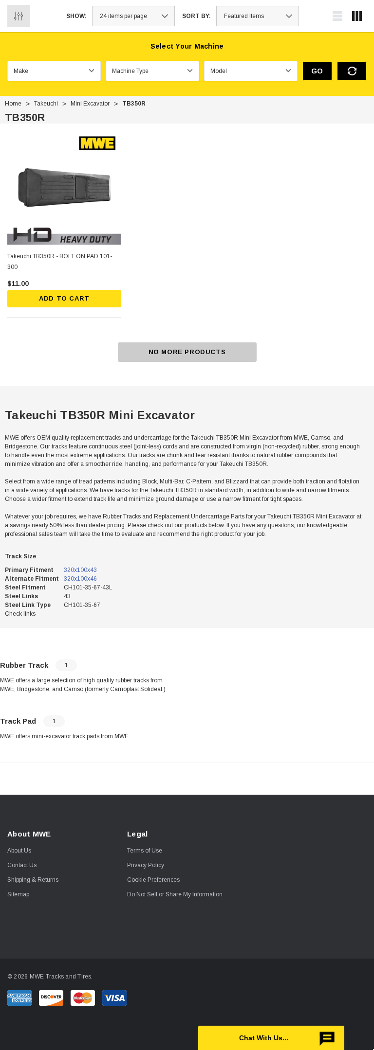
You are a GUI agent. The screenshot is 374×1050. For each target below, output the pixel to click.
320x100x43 (80, 570)
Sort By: (196, 16)
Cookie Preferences (153, 879)
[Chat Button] (271, 1038)
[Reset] (352, 71)
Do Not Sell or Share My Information (175, 894)
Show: (76, 16)
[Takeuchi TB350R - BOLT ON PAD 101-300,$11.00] (64, 188)
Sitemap (18, 894)
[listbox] (257, 16)
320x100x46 (80, 578)
